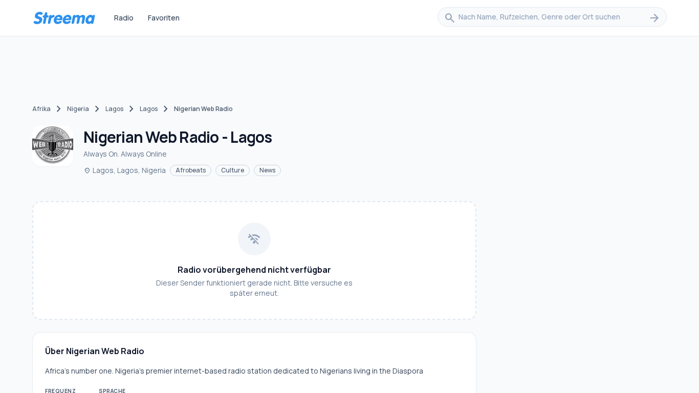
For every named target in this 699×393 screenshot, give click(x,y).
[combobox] (552, 18)
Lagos (114, 108)
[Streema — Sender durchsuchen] (64, 18)
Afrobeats (191, 170)
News (267, 170)
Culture (232, 170)
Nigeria (78, 108)
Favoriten (164, 18)
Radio (124, 18)
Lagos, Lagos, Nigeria (124, 170)
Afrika (41, 108)
